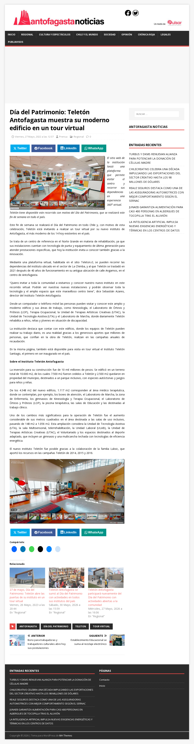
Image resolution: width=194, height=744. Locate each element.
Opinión (126, 34)
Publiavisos (15, 42)
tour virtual (101, 626)
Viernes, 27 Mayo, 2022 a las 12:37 (34, 136)
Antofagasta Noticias (148, 127)
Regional (27, 34)
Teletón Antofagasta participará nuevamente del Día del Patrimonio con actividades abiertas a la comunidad (104, 597)
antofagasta (28, 626)
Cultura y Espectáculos (54, 34)
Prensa (63, 136)
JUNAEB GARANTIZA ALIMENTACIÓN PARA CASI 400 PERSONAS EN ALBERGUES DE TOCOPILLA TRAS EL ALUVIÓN (156, 211)
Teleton (80, 626)
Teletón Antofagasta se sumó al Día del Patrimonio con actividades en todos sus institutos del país (65, 595)
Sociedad (110, 34)
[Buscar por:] (157, 114)
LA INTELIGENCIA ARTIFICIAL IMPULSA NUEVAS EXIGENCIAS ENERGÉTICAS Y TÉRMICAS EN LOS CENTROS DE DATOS (154, 226)
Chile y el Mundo (87, 34)
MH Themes (65, 735)
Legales (166, 34)
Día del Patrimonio (56, 626)
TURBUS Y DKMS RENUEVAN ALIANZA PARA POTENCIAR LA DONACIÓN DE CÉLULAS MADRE (153, 158)
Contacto (104, 679)
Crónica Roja (146, 34)
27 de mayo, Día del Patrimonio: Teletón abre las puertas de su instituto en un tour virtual (27, 595)
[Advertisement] (97, 74)
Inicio (11, 34)
